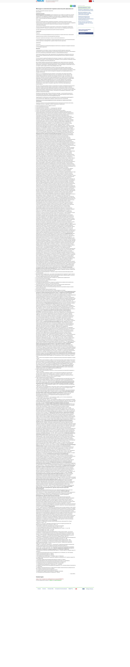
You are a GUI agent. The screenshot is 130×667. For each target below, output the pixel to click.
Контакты (44, 588)
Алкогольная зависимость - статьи (84, 7)
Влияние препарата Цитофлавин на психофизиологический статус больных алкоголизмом (85, 23)
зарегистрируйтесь (57, 580)
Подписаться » (83, 33)
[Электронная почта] (71, 6)
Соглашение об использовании (50, 1)
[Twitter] (73, 6)
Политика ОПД (50, 588)
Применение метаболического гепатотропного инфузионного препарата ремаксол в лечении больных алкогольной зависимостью (85, 18)
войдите (51, 580)
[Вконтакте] (75, 6)
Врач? (90, 1)
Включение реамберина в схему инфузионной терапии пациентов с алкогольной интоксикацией (84, 13)
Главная (39, 588)
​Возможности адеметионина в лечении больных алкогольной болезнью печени (85, 10)
